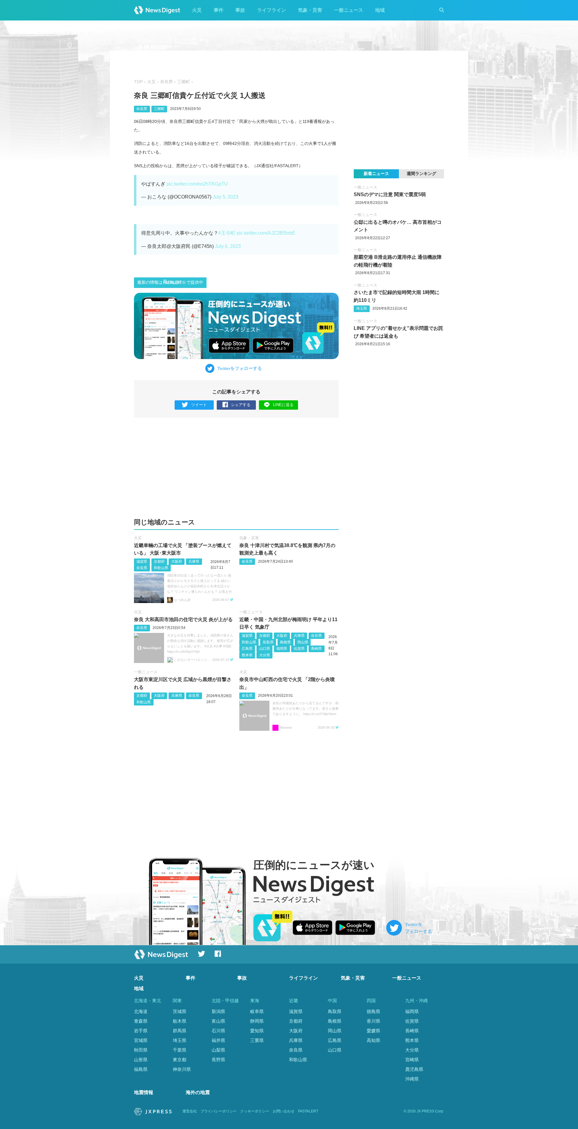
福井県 (218, 1040)
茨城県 (179, 1011)
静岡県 (257, 1021)
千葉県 (179, 1049)
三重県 (257, 1040)
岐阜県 (257, 1011)
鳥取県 (268, 642)
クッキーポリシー (254, 1111)
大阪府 (176, 561)
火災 (197, 10)
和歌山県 (161, 568)
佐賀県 (299, 648)
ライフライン (271, 10)
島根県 (285, 642)
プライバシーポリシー (218, 1111)
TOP (138, 82)
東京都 (179, 1059)
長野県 (218, 1059)
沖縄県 (412, 1078)
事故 (240, 10)
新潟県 (218, 1011)
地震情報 (143, 1092)
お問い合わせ (283, 1111)
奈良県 (166, 82)
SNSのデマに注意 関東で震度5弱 (390, 194)
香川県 (373, 1021)
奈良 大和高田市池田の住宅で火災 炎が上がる (183, 619)
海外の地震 (198, 1092)
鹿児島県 (414, 1069)
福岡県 (281, 648)
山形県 (141, 1059)
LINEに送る (283, 404)
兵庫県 (193, 561)
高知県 (373, 1040)
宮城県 (141, 1040)
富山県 (218, 1021)
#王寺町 (226, 233)
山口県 (264, 648)
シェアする (240, 404)
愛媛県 (373, 1030)
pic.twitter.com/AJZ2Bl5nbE (266, 233)
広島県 (247, 648)
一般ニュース (348, 10)
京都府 (159, 561)
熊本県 (247, 655)
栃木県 (179, 1021)
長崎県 (316, 648)
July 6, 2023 (228, 246)
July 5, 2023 (225, 196)
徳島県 (373, 1011)
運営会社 (189, 1111)
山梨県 (218, 1049)
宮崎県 (412, 1059)
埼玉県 (361, 308)
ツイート (199, 404)
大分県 (264, 655)
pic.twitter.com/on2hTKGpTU (197, 183)
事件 (218, 10)
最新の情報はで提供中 (170, 282)
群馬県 (179, 1030)
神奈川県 (182, 1069)
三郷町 (183, 82)
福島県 (141, 1069)
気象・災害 (310, 10)
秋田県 (141, 1049)
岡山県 (302, 642)
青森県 (141, 1021)
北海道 (141, 1011)
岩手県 (141, 1030)
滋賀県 (141, 561)
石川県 (218, 1030)
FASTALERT (308, 1111)
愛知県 (257, 1030)
